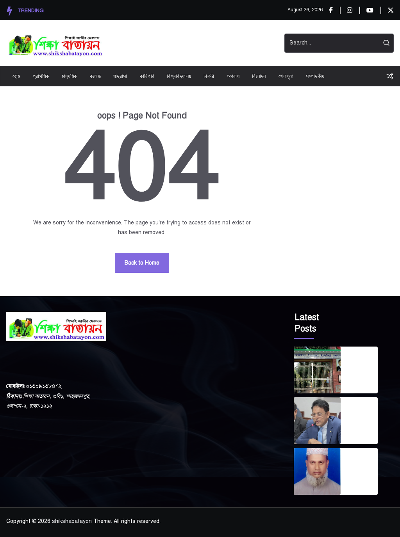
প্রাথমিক (41, 76)
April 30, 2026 (356, 381)
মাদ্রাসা (120, 76)
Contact (262, 43)
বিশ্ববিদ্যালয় (179, 76)
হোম (16, 76)
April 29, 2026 (356, 431)
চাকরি (209, 76)
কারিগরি (147, 76)
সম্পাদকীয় (315, 76)
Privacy (156, 43)
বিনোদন (259, 76)
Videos (186, 43)
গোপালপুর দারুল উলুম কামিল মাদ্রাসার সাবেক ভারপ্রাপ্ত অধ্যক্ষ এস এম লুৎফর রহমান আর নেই (360, 462)
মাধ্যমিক (69, 76)
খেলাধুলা (286, 76)
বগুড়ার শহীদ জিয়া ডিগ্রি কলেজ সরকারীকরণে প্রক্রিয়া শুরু (362, 360)
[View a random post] (390, 76)
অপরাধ (233, 76)
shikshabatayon (72, 521)
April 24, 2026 (356, 482)
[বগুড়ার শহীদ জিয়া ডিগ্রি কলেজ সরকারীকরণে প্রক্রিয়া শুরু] (317, 370)
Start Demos (223, 43)
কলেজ (95, 76)
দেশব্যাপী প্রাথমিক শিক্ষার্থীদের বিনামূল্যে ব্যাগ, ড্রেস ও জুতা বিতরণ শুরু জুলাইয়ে (361, 411)
